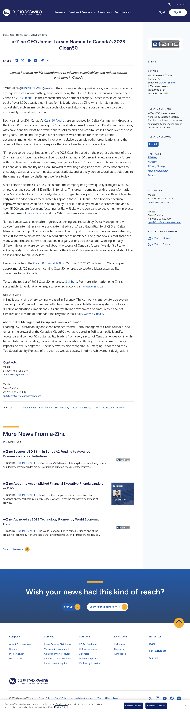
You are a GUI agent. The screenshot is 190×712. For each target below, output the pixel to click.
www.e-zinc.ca (93, 286)
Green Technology (104, 407)
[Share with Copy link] (42, 60)
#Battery (152, 157)
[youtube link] (165, 698)
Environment (45, 407)
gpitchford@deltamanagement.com (22, 395)
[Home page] (22, 12)
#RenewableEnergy (158, 170)
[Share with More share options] (48, 60)
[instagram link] (179, 698)
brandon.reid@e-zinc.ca (15, 374)
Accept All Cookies (156, 705)
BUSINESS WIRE (32, 88)
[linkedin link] (157, 698)
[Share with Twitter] (22, 60)
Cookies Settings (133, 705)
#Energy (152, 161)
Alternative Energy (81, 407)
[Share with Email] (35, 60)
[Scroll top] (179, 623)
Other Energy (29, 407)
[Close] (185, 706)
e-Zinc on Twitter (161, 244)
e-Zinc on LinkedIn (162, 238)
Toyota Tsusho (35, 213)
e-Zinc (50, 88)
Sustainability (62, 407)
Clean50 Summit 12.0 (47, 263)
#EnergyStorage (156, 166)
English (153, 144)
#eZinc (151, 175)
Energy (120, 407)
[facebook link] (172, 698)
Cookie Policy (61, 707)
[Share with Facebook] (29, 60)
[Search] (169, 4)
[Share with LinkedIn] (16, 60)
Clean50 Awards (55, 120)
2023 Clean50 (25, 98)
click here (71, 281)
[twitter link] (150, 698)
